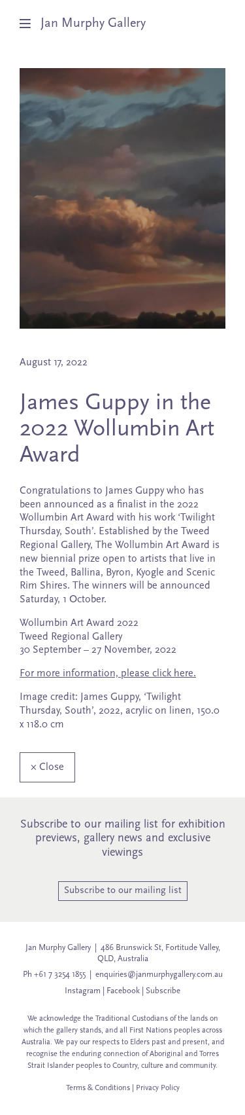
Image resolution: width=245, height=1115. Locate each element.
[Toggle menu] (30, 23)
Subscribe (163, 991)
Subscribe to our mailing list (123, 891)
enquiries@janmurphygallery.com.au (159, 974)
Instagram (83, 991)
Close (47, 767)
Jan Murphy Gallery (93, 23)
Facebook (123, 991)
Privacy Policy (158, 1088)
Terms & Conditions (98, 1088)
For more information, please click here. (108, 673)
